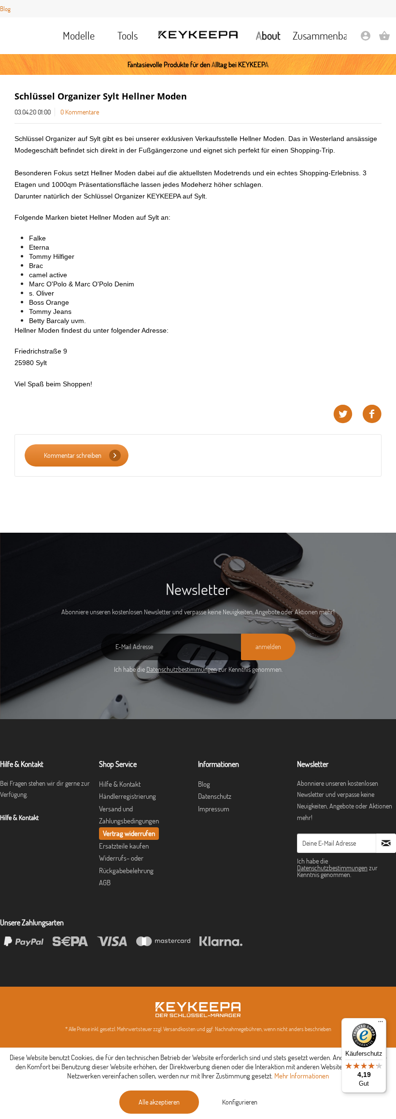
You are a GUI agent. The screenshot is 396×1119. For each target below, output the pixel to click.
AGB (105, 882)
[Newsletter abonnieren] (386, 843)
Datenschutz (214, 796)
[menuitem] (79, 35)
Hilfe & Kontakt (120, 784)
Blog (5, 9)
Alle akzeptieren (159, 1102)
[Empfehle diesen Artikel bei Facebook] (372, 414)
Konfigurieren (239, 1102)
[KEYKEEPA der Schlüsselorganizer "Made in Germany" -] (198, 1009)
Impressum (213, 808)
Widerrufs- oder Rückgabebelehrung (126, 864)
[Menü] (380, 1024)
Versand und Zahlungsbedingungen (129, 815)
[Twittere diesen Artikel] (347, 414)
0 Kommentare (79, 112)
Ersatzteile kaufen (124, 845)
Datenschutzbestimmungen (181, 669)
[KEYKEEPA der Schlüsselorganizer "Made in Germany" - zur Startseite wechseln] (198, 35)
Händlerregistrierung (127, 796)
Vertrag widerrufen (129, 833)
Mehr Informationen (301, 1075)
